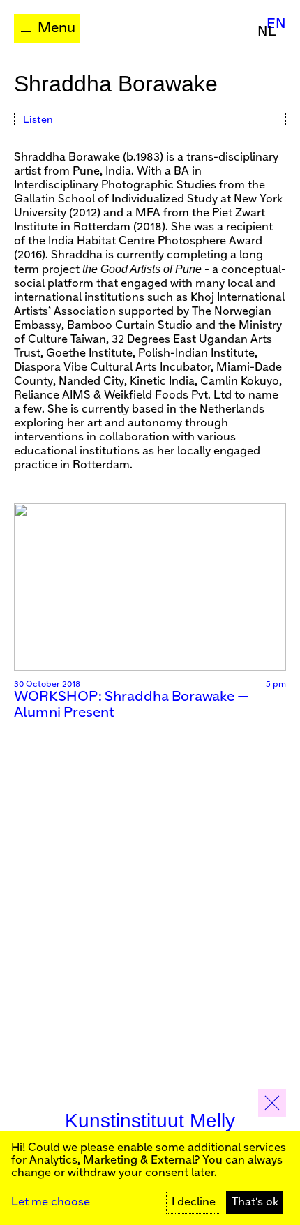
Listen (38, 120)
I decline (194, 1202)
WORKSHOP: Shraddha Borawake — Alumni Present (131, 705)
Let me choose (50, 1202)
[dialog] (150, 1178)
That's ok (255, 1202)
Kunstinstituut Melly (150, 1120)
